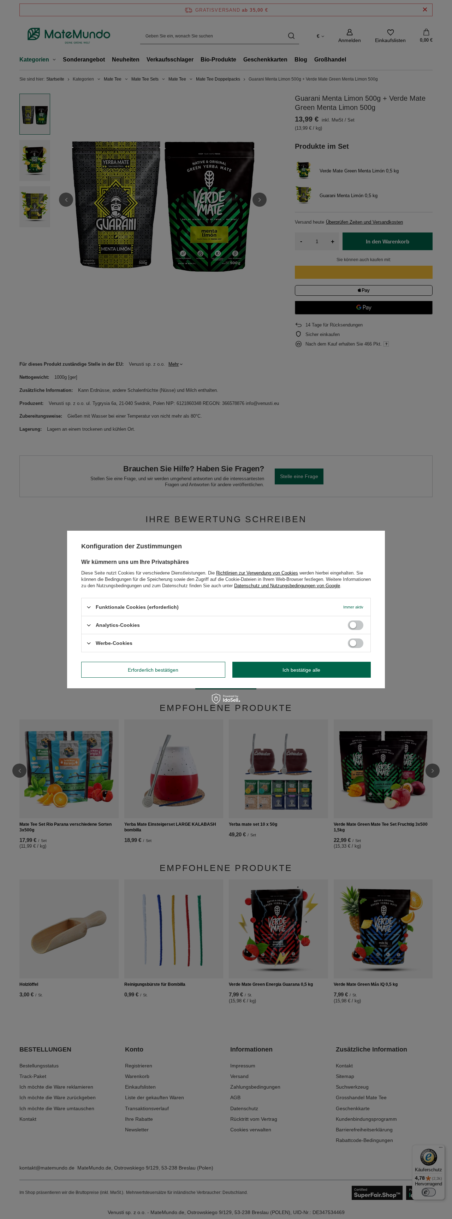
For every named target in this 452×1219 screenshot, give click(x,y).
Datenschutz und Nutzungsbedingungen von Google (287, 585)
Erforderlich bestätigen (153, 669)
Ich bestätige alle (301, 669)
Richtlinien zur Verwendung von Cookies (257, 573)
